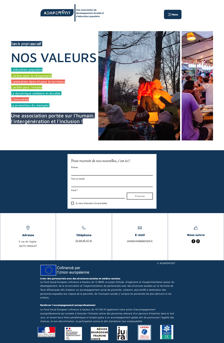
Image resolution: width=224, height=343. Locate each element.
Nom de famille (78, 178)
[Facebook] (193, 241)
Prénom (74, 167)
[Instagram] (198, 241)
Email (74, 190)
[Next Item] (208, 86)
